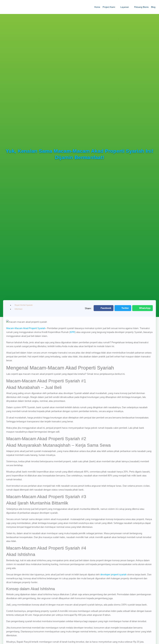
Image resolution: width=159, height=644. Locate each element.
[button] (104, 308)
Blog (153, 7)
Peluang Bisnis (141, 7)
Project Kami (109, 7)
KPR (72, 332)
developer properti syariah (113, 574)
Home (97, 7)
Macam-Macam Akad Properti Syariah (25, 328)
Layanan (124, 7)
